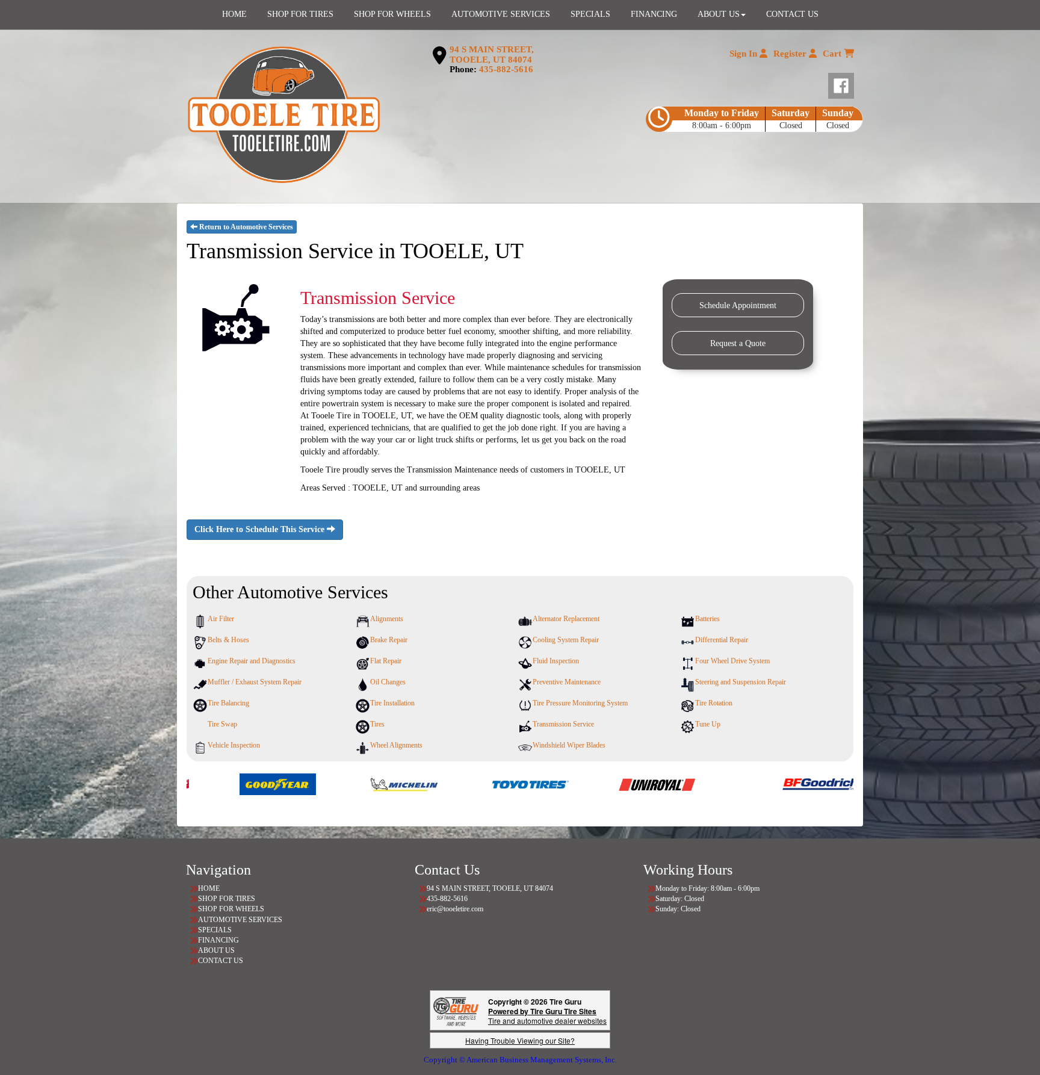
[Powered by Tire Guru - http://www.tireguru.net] (455, 1010)
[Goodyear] (210, 783)
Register (791, 53)
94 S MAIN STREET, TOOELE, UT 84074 (492, 54)
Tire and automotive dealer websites (547, 1016)
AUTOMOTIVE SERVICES (240, 919)
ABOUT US (216, 950)
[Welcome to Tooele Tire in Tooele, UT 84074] (284, 115)
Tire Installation (392, 703)
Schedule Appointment (737, 305)
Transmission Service (563, 724)
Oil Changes (388, 682)
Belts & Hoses (228, 640)
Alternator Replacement (566, 619)
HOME (209, 888)
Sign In (744, 53)
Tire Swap (222, 724)
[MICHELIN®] (337, 783)
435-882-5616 (506, 69)
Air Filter (221, 619)
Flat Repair (385, 661)
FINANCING (218, 940)
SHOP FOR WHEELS (231, 909)
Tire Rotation (713, 703)
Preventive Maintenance (567, 682)
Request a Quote (738, 343)
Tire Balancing (228, 703)
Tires (377, 724)
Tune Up (707, 724)
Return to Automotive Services (245, 227)
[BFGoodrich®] (753, 783)
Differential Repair (721, 640)
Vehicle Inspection (234, 745)
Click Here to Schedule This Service (260, 529)
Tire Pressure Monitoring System (580, 703)
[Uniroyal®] (589, 783)
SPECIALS (215, 930)
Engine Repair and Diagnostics (252, 661)
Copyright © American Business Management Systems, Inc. (520, 1059)
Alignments (386, 619)
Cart (833, 53)
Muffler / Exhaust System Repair (255, 682)
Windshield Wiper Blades (569, 745)
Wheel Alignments (396, 745)
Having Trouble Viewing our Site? (520, 1040)
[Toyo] (463, 783)
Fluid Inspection (556, 661)
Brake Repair (388, 640)
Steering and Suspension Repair (740, 682)
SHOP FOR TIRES (226, 898)
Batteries (707, 619)
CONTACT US (220, 960)
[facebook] (841, 83)
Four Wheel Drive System (732, 661)
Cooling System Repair (566, 640)
